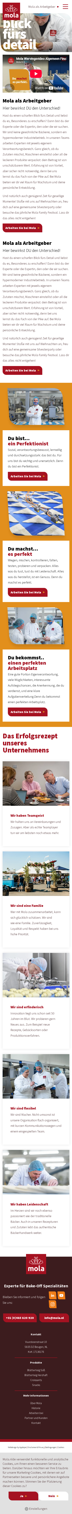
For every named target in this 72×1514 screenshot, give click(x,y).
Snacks (36, 1385)
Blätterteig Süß (36, 1370)
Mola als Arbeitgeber (41, 6)
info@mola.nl (54, 1318)
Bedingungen (50, 1447)
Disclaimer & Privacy (35, 1447)
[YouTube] (61, 1295)
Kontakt (36, 1423)
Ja (21, 1496)
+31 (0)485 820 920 (20, 1318)
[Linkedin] (53, 1295)
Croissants (36, 1380)
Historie (36, 1408)
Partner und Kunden (36, 1418)
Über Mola (36, 1403)
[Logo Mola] (36, 1264)
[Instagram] (53, 1304)
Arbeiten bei (36, 1413)
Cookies (60, 1447)
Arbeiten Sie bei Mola (20, 228)
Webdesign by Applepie (17, 1447)
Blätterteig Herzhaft (36, 1375)
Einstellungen (37, 1509)
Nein (51, 1496)
